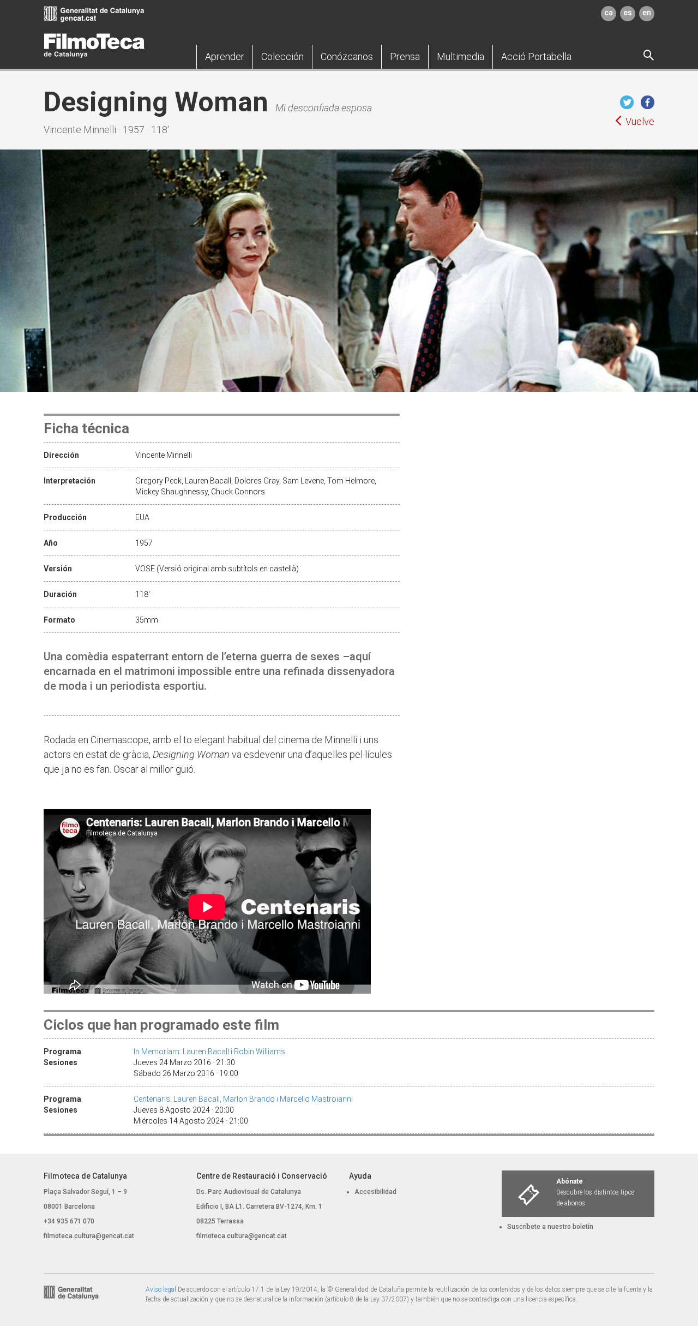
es (627, 12)
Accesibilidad (375, 1192)
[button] (224, 57)
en (646, 12)
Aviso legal (161, 1289)
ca (608, 12)
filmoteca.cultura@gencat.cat (89, 1236)
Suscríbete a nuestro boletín (550, 1227)
